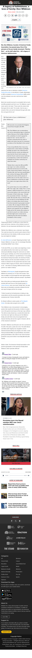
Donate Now (6, 632)
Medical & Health (5, 569)
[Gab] (19, 520)
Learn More (5, 616)
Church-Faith (4, 561)
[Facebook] (11, 520)
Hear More (28, 472)
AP (2, 558)
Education (4, 564)
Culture (18, 561)
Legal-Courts (4, 566)
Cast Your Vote (16, 463)
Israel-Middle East (21, 564)
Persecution (19, 571)
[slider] (16, 475)
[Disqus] (16, 372)
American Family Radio (17, 94)
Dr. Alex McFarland (6, 240)
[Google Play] (7, 595)
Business (18, 558)
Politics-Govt (4, 574)
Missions (18, 569)
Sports (18, 577)
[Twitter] (15, 520)
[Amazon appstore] (6, 599)
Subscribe (15, 517)
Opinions (3, 579)
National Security (5, 571)
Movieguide (11, 271)
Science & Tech (5, 577)
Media (17, 566)
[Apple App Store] (6, 591)
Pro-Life (18, 574)
